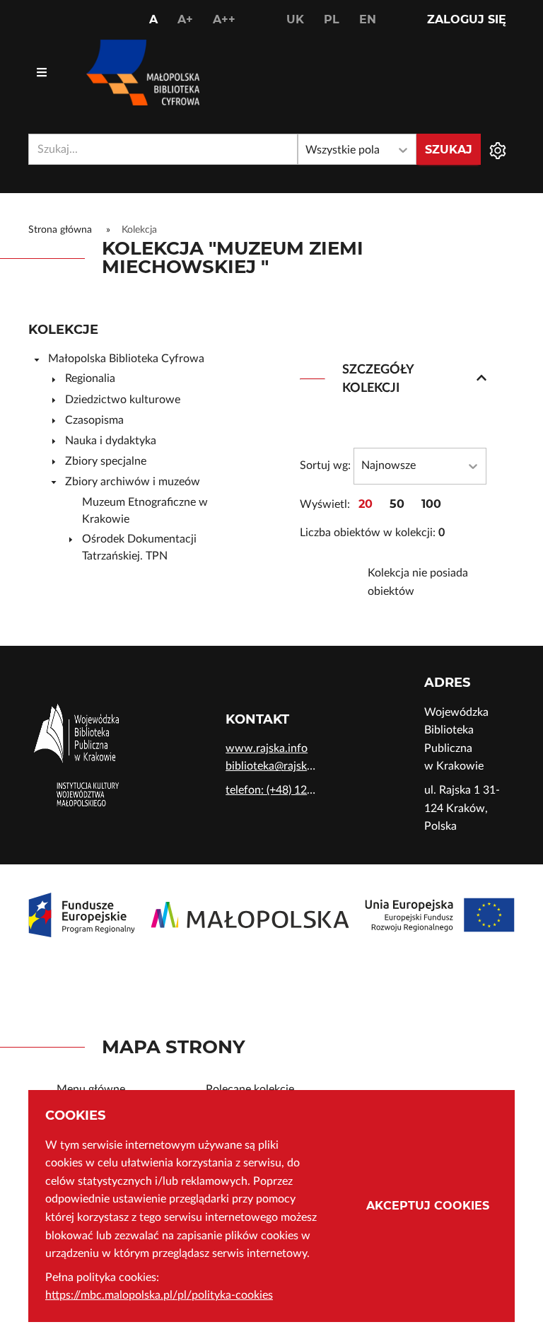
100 (431, 504)
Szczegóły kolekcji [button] (378, 379)
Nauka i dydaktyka (110, 440)
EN (367, 19)
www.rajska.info (267, 748)
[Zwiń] (37, 359)
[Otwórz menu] (41, 73)
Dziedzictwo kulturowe (122, 399)
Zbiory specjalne (105, 461)
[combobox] (163, 149)
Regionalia (90, 378)
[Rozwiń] (54, 379)
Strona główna (60, 230)
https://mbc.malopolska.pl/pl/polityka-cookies (159, 1295)
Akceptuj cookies (427, 1205)
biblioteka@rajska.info (271, 766)
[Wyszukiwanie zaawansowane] (498, 149)
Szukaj (448, 149)
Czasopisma (94, 420)
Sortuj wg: (325, 465)
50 (397, 504)
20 (365, 504)
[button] (481, 379)
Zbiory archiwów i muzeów (132, 481)
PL (331, 19)
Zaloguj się (466, 19)
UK (295, 19)
